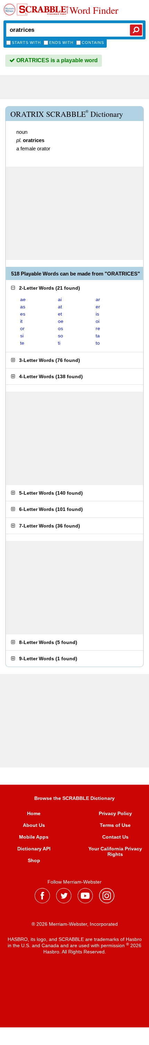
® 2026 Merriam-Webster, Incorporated (75, 924)
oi (97, 321)
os (60, 328)
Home (34, 813)
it (21, 321)
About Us (34, 825)
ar (98, 299)
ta (98, 335)
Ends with (61, 42)
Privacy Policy (115, 813)
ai (60, 299)
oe (60, 321)
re (98, 328)
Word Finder (93, 10)
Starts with (26, 42)
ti (59, 343)
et (60, 314)
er (98, 306)
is (97, 314)
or (22, 328)
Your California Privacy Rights (115, 851)
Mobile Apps (34, 837)
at (60, 306)
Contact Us (115, 837)
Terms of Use (115, 825)
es (22, 314)
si (22, 335)
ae (23, 299)
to (98, 343)
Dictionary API (34, 848)
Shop (34, 860)
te (22, 343)
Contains (93, 42)
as (22, 306)
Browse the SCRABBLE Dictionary (74, 798)
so (60, 335)
